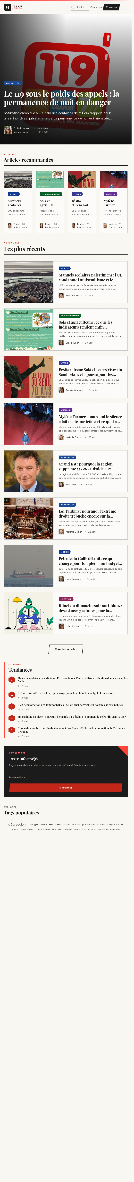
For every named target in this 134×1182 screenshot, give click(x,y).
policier (66, 824)
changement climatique (44, 824)
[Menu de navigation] (124, 7)
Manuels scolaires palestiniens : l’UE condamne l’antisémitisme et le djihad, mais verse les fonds (73, 680)
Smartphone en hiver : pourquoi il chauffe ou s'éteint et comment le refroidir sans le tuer (72, 716)
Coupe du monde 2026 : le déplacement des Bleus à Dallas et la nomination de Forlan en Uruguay (71, 730)
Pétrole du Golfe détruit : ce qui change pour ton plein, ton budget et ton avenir (66, 693)
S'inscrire (111, 7)
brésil (102, 824)
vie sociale (56, 829)
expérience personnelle (109, 829)
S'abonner (65, 787)
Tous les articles (66, 649)
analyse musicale (115, 824)
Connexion (96, 7)
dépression (17, 824)
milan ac (92, 829)
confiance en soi (42, 829)
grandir (15, 829)
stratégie (67, 829)
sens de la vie (26, 829)
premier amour (90, 824)
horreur (76, 824)
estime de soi (80, 829)
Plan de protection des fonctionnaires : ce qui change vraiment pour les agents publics (70, 705)
